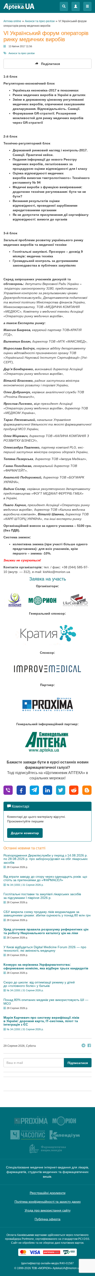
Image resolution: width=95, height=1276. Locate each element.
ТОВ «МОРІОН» (42, 1268)
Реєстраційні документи (47, 1193)
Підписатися (78, 1063)
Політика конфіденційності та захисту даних (48, 1201)
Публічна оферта (47, 1219)
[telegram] (34, 790)
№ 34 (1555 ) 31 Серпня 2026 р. (25, 884)
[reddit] (73, 790)
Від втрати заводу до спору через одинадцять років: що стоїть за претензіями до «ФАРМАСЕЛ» (45, 878)
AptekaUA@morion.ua (67, 1268)
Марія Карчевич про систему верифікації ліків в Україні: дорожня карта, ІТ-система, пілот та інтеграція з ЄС (41, 1021)
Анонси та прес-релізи (22, 53)
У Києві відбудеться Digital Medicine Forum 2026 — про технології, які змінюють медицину (44, 948)
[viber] (8, 790)
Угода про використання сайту (48, 1210)
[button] (64, 6)
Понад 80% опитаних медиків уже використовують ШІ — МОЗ (45, 1001)
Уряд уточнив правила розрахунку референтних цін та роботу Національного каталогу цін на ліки (45, 931)
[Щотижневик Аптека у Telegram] (83, 1046)
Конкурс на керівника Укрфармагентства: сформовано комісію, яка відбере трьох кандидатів (45, 966)
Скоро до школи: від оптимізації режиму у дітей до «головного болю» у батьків (39, 984)
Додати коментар (25, 833)
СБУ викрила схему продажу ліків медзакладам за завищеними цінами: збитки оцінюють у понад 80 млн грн (47, 913)
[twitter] (60, 790)
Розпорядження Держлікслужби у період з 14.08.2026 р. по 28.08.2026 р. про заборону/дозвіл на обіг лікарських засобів (45, 859)
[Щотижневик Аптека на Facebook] (89, 1046)
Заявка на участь (47, 578)
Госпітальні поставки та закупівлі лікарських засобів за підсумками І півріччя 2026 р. (42, 895)
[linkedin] (47, 790)
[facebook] (21, 790)
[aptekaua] (87, 790)
